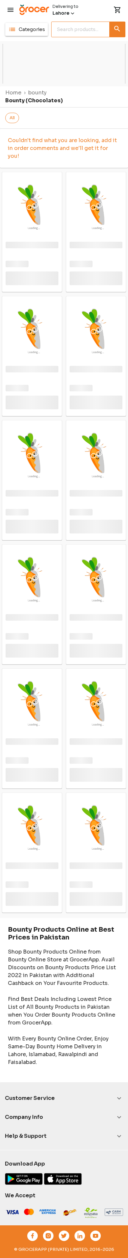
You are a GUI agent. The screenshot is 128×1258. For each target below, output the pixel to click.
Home (13, 92)
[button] (26, 29)
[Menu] (10, 10)
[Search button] (117, 28)
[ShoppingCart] (117, 10)
